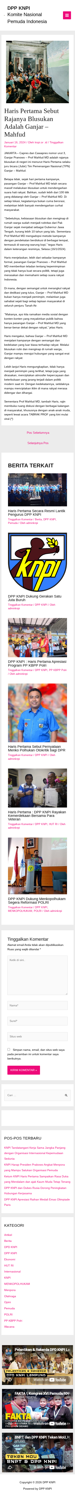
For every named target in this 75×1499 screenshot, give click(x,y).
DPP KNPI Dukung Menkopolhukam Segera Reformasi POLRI (37, 900)
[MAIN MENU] (67, 15)
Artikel (8, 1234)
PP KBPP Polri (58, 670)
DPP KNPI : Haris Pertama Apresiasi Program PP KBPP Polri (37, 663)
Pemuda (13, 522)
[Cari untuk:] (37, 1095)
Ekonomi (9, 1259)
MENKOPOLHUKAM (20, 910)
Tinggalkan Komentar (20, 519)
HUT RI (53, 824)
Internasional (12, 1271)
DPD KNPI (10, 1247)
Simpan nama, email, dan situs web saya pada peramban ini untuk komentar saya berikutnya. (36, 1054)
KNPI (7, 1277)
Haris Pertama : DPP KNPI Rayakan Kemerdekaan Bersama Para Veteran (37, 815)
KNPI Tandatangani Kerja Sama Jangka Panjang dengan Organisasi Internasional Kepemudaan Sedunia (34, 1153)
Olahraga (10, 1296)
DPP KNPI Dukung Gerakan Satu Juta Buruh (34, 598)
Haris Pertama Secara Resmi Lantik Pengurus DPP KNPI (36, 513)
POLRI (38, 910)
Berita (38, 519)
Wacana (9, 1326)
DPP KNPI (18, 8)
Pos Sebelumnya (38, 432)
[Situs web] (37, 1037)
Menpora (10, 1290)
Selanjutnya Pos (38, 443)
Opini (7, 1302)
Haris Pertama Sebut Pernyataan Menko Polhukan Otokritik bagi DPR (36, 748)
